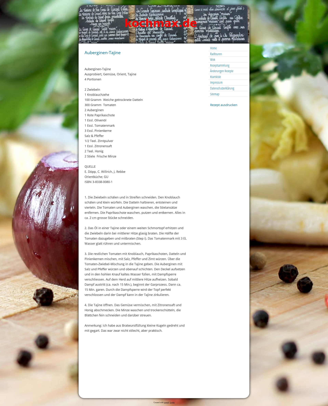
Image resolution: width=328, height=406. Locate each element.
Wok (212, 59)
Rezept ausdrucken (223, 105)
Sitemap (214, 94)
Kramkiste (215, 76)
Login (172, 402)
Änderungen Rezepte (221, 71)
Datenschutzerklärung (222, 88)
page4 (166, 402)
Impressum (216, 82)
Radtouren (216, 54)
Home (213, 48)
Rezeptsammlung (219, 65)
